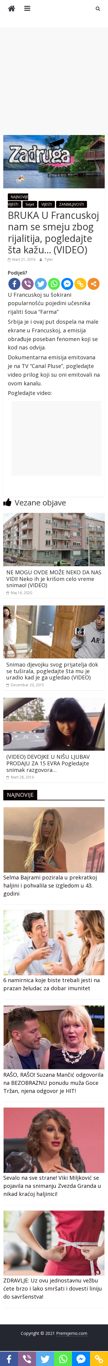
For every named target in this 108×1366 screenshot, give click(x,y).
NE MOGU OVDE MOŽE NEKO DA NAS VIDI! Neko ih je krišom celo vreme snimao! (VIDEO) (53, 579)
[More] (94, 284)
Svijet (30, 204)
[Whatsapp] (54, 284)
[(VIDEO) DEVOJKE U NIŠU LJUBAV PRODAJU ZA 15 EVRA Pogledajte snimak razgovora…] (54, 701)
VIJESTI (46, 204)
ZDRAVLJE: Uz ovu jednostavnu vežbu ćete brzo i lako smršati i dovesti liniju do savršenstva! (52, 1288)
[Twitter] (41, 284)
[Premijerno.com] (11, 9)
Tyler (49, 259)
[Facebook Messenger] (67, 284)
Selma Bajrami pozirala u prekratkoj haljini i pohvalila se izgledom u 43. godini (50, 885)
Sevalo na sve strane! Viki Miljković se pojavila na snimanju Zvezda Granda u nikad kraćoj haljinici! (52, 1185)
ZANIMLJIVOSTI (71, 204)
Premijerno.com (71, 1333)
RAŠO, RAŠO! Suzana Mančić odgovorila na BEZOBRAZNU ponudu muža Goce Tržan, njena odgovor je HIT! (53, 1082)
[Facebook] (14, 284)
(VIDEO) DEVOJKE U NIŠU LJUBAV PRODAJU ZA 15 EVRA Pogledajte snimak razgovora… (48, 763)
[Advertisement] (54, 81)
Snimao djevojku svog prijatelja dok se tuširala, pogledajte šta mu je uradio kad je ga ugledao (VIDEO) (52, 671)
